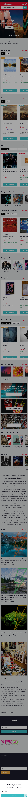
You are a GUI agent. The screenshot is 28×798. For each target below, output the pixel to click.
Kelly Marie (5, 234)
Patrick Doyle (6, 169)
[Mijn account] (23, 4)
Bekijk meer (24, 50)
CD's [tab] (8, 53)
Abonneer (14, 795)
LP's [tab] (3, 53)
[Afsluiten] (26, 782)
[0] (25, 4)
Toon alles (24, 529)
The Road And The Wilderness (9, 76)
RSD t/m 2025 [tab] (16, 323)
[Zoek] (25, 7)
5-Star (4, 299)
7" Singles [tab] (14, 213)
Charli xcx (5, 343)
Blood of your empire (7, 123)
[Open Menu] (2, 4)
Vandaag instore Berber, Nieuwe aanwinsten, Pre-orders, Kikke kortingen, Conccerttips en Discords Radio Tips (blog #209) (13, 597)
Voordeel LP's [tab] (13, 149)
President (5, 121)
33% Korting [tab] (5, 149)
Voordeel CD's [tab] (22, 149)
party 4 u (5, 345)
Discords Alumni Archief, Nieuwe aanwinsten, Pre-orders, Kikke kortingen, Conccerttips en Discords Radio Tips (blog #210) (14, 560)
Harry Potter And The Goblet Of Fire (10, 172)
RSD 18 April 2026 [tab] (6, 323)
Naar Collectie (7, 28)
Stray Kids (5, 297)
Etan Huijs (5, 74)
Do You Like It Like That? (8, 236)
